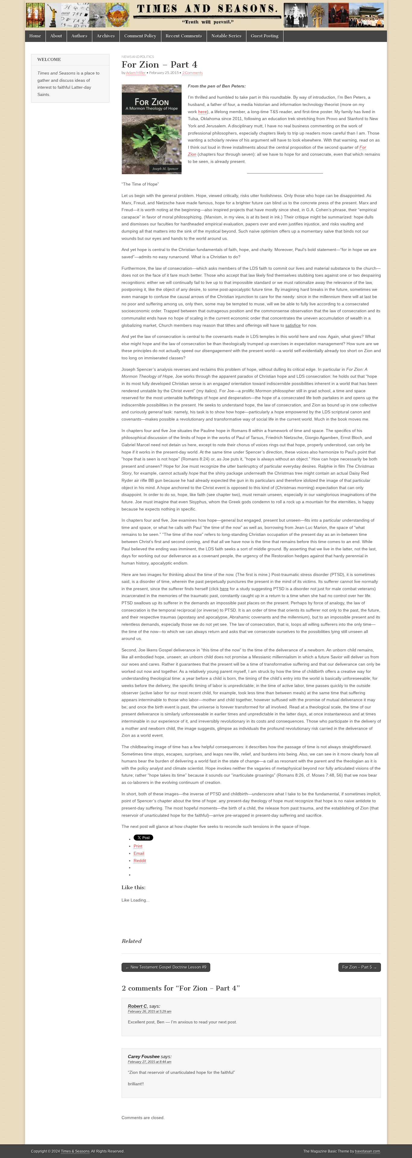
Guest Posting (265, 36)
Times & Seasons (75, 1151)
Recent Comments (184, 36)
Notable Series (226, 36)
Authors (79, 36)
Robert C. (138, 1006)
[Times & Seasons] (206, 15)
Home (35, 36)
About (56, 36)
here (202, 111)
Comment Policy (140, 36)
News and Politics (138, 57)
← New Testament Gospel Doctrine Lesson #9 (165, 967)
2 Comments (192, 72)
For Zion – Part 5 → (359, 967)
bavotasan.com (367, 1151)
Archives (106, 36)
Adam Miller (136, 72)
